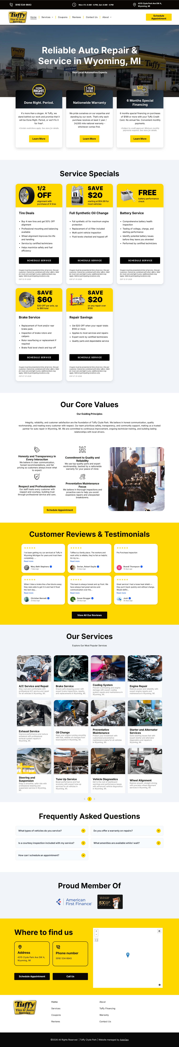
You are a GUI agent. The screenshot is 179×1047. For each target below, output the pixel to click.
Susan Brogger (85, 598)
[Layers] (159, 931)
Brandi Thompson (132, 566)
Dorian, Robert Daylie (88, 566)
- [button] (96, 934)
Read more (28, 561)
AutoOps (124, 1039)
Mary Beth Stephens (41, 566)
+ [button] (96, 931)
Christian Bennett (40, 598)
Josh (126, 598)
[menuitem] (33, 17)
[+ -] (127, 958)
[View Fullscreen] (96, 939)
